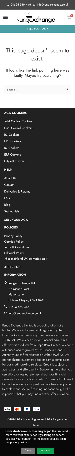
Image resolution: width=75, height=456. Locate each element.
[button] (5, 17)
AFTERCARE (12, 267)
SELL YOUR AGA (16, 220)
